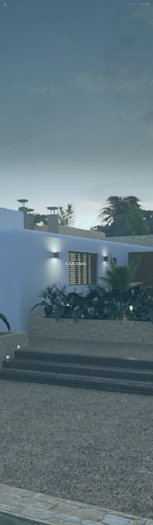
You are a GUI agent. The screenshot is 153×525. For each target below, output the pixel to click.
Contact (143, 4)
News (139, 4)
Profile (134, 4)
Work (129, 4)
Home (125, 4)
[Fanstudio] (5, 5)
